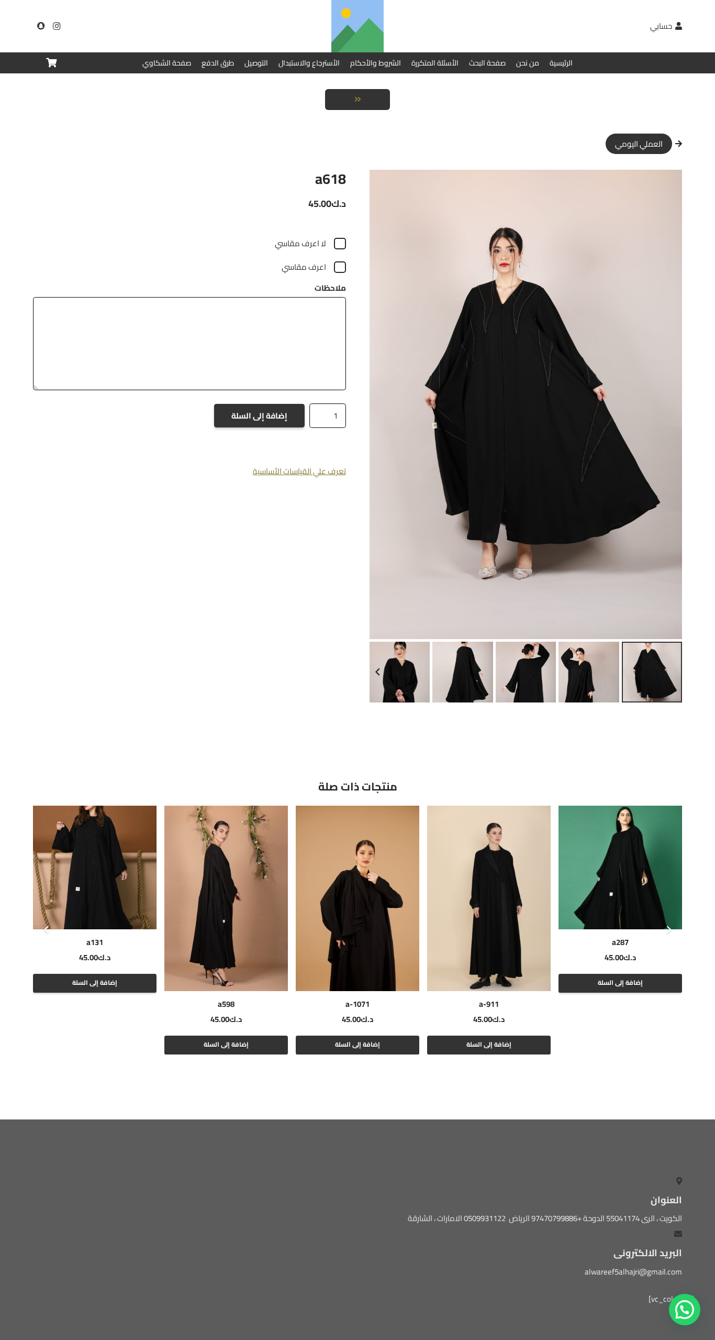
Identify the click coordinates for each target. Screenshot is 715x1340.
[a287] (620, 867)
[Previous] (669, 930)
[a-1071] (357, 898)
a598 (226, 1004)
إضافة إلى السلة (259, 415)
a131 (94, 942)
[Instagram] (56, 26)
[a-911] (489, 898)
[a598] (226, 898)
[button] (385, 185)
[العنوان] (41, 26)
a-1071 (357, 1004)
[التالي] (47, 930)
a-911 (489, 1004)
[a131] (95, 867)
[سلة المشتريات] (51, 62)
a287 (620, 942)
